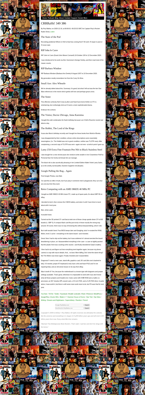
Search (87, 308)
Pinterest (89, 294)
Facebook (63, 294)
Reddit (70, 294)
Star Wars (97, 297)
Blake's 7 (63, 297)
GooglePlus (45, 297)
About (61, 18)
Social (80, 18)
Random (79, 300)
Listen (52, 32)
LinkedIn (77, 294)
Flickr (83, 294)
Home (45, 18)
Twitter (56, 294)
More (85, 18)
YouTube (44, 294)
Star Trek (89, 297)
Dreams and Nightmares (55, 300)
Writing (43, 300)
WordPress (98, 294)
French (85, 300)
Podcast (51, 18)
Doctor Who (54, 297)
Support (74, 18)
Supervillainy (69, 300)
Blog (56, 18)
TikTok (50, 294)
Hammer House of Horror (76, 297)
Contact (67, 18)
